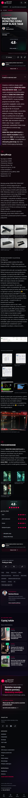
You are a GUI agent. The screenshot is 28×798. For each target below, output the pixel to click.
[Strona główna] (1, 10)
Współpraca (4, 771)
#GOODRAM (3, 578)
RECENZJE (5, 10)
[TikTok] (15, 726)
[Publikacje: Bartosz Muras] (4, 597)
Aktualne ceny (7, 533)
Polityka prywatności (6, 752)
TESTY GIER (4, 742)
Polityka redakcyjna (6, 763)
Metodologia (4, 761)
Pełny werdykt (13, 48)
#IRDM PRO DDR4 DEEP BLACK (14, 578)
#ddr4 (20, 572)
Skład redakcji (4, 758)
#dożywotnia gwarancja (6, 575)
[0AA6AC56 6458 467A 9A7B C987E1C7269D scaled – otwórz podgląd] (7, 243)
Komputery (10, 10)
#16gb (2, 572)
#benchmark (13, 572)
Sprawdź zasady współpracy (9, 707)
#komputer (3, 581)
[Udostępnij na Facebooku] (18, 57)
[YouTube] (11, 726)
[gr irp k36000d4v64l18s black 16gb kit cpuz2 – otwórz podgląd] (7, 372)
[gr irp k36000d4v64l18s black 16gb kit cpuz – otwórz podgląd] (7, 358)
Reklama (3, 774)
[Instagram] (7, 726)
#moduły (10, 581)
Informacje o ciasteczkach (7, 750)
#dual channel (16, 575)
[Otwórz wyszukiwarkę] (21, 2)
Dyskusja (10, 57)
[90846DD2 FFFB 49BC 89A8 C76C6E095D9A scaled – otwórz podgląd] (20, 230)
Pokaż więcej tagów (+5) (7, 584)
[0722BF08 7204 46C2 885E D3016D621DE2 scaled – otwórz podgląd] (20, 243)
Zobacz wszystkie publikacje (14, 602)
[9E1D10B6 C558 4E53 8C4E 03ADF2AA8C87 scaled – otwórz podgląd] (14, 421)
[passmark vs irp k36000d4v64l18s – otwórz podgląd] (20, 387)
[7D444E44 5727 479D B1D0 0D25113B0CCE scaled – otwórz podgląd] (7, 230)
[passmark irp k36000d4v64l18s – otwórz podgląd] (7, 387)
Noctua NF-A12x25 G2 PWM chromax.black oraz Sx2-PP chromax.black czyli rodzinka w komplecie (18, 663)
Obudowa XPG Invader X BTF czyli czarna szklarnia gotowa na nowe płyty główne (17, 649)
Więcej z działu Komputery (6, 624)
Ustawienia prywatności (6, 788)
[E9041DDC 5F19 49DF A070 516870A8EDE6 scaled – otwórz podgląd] (7, 489)
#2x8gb (7, 572)
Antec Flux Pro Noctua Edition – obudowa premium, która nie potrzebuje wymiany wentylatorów (17, 635)
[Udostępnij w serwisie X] (21, 57)
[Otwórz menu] (25, 2)
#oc (14, 581)
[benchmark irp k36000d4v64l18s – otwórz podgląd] (14, 339)
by (5, 790)
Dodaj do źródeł (13, 68)
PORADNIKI (4, 737)
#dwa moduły (23, 575)
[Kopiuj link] (24, 57)
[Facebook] (3, 726)
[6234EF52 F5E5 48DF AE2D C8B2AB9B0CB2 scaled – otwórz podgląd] (20, 476)
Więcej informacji (8, 536)
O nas (2, 755)
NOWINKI (3, 734)
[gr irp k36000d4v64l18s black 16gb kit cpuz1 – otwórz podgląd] (20, 358)
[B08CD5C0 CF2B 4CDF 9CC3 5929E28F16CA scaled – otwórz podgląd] (7, 476)
